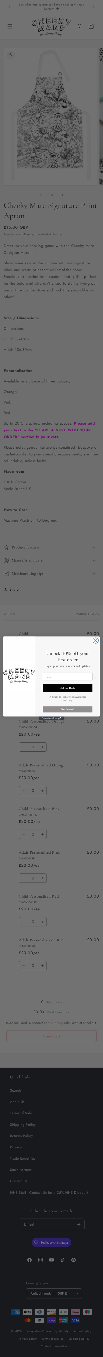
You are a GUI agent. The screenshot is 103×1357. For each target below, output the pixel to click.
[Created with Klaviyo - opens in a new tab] (51, 718)
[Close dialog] (95, 641)
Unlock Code (68, 688)
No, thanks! (67, 709)
